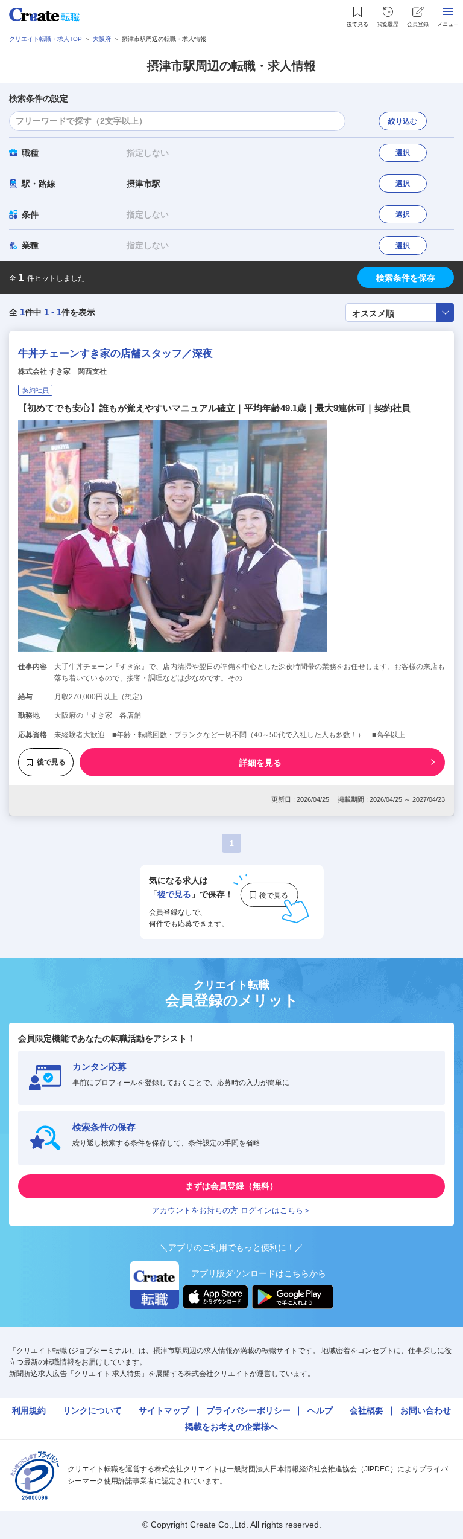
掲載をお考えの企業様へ (231, 1427)
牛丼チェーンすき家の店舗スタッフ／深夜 (115, 353)
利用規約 (29, 1410)
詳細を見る (260, 762)
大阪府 (102, 39)
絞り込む (402, 121)
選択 (402, 153)
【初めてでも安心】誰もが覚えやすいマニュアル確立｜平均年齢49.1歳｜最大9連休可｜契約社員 (214, 408)
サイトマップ (164, 1410)
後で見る (51, 762)
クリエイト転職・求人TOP (45, 39)
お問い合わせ (425, 1410)
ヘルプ (320, 1410)
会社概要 (366, 1410)
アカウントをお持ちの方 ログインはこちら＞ (231, 1210)
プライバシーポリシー (248, 1410)
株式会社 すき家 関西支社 (62, 371)
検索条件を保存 (405, 278)
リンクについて (92, 1410)
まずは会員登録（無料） (231, 1186)
